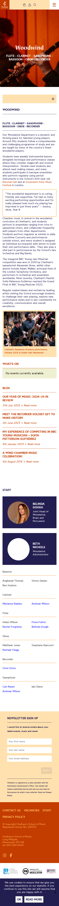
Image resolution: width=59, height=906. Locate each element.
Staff (47, 810)
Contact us (12, 810)
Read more (30, 405)
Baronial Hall (10, 181)
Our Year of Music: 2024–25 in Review (25, 398)
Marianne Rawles (12, 603)
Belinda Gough (39, 505)
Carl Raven (9, 686)
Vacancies (31, 810)
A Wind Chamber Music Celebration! (20, 454)
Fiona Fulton (39, 622)
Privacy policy (14, 817)
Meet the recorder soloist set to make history (29, 416)
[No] (55, 892)
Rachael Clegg (11, 649)
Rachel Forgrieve (12, 626)
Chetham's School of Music (4, 5)
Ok (19, 899)
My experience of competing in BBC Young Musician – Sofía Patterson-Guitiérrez (29, 435)
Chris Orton (9, 668)
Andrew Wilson (40, 603)
